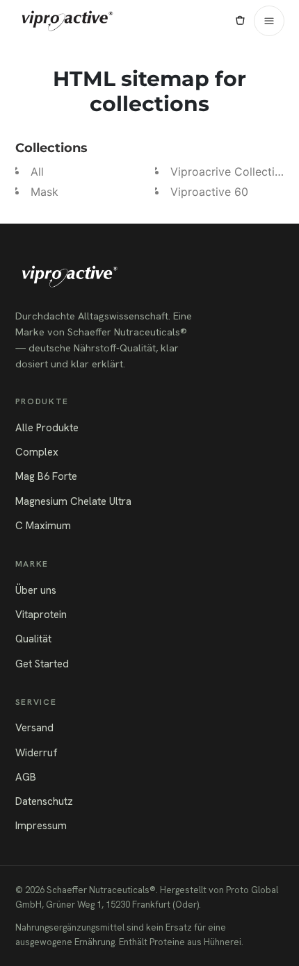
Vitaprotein (41, 615)
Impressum (41, 826)
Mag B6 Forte (46, 476)
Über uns (35, 590)
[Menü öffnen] (269, 21)
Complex (36, 452)
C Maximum (43, 526)
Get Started (42, 664)
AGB (25, 777)
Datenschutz (44, 801)
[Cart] (240, 21)
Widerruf (36, 753)
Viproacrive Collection (229, 171)
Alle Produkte (47, 428)
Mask (44, 192)
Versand (34, 728)
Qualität (33, 639)
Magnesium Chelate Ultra (73, 501)
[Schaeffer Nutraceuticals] (67, 21)
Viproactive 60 (209, 192)
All (37, 171)
